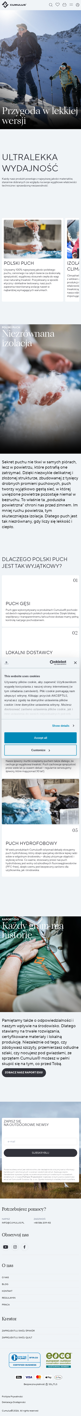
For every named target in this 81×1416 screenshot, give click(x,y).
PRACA (6, 1304)
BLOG (5, 1284)
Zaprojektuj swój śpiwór (18, 1330)
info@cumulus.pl (13, 1222)
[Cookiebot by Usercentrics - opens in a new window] (50, 662)
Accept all (40, 737)
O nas (5, 1277)
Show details (60, 725)
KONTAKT (7, 1291)
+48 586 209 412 (42, 1222)
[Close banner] (75, 662)
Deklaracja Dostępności (14, 1402)
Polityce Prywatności (32, 1176)
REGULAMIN (8, 1297)
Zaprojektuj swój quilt (17, 1337)
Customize (38, 750)
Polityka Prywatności (12, 1396)
